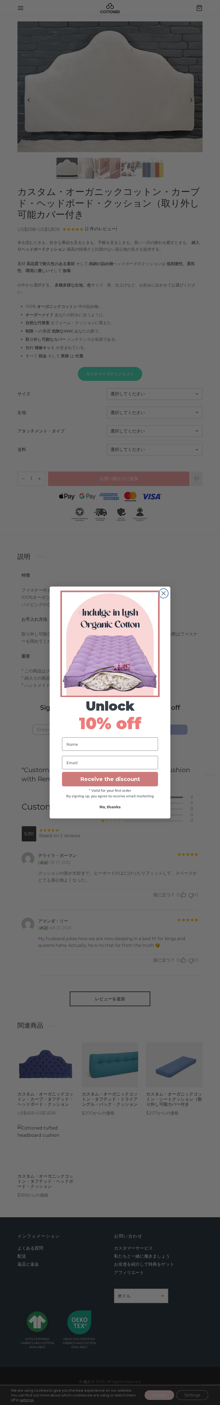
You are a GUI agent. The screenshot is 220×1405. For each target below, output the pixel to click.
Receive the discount (110, 779)
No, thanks (110, 806)
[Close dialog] (163, 593)
